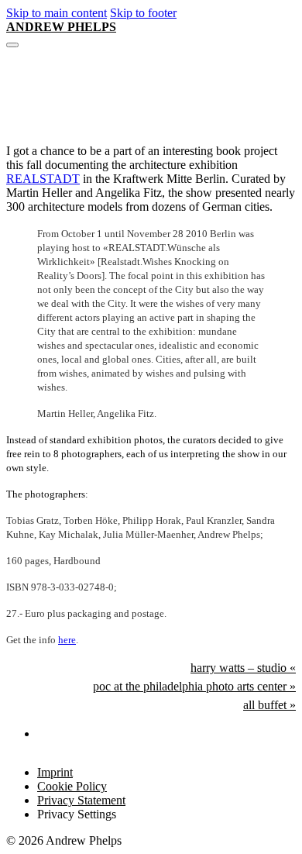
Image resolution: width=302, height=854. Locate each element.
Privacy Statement (81, 800)
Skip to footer (143, 12)
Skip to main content (56, 12)
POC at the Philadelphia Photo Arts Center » (194, 686)
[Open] (12, 45)
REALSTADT (43, 178)
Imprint (55, 772)
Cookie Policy (72, 786)
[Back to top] (252, 816)
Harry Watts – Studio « (243, 667)
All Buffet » (269, 704)
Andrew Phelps (61, 26)
